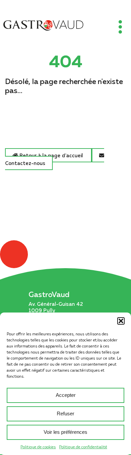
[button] (121, 321)
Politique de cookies (38, 446)
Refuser (65, 413)
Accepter (66, 395)
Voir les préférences (65, 432)
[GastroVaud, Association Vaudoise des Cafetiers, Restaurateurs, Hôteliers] (43, 26)
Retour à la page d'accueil (51, 155)
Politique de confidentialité (83, 446)
